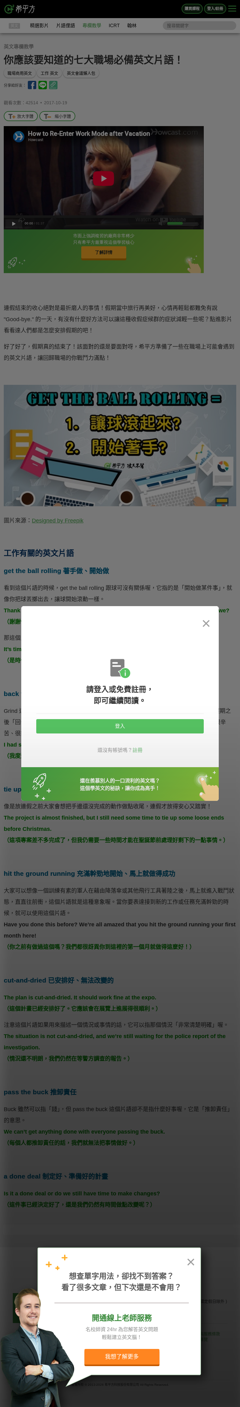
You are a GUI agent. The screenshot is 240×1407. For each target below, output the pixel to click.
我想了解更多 (122, 1357)
